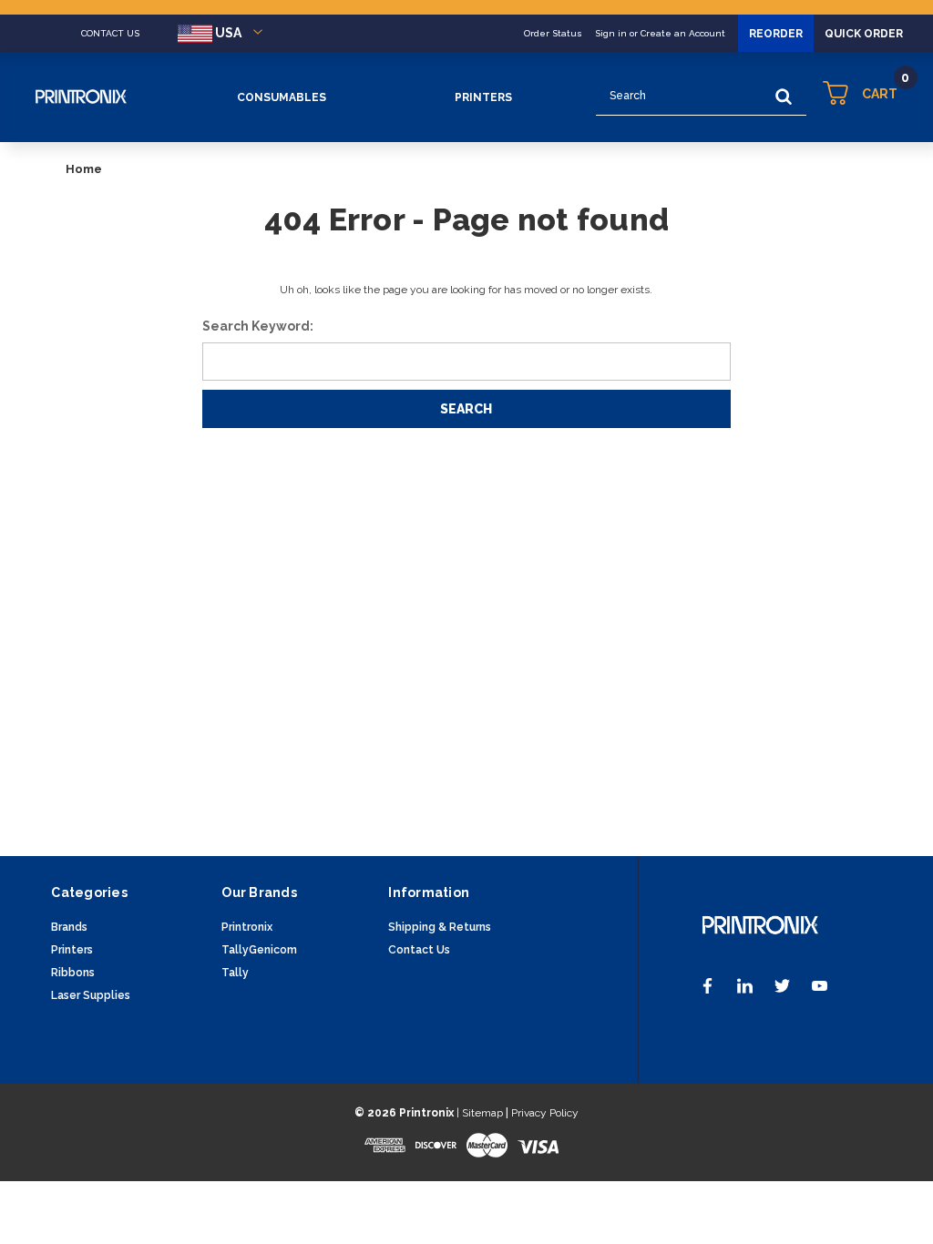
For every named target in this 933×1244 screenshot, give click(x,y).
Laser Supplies (90, 995)
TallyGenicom (259, 949)
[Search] (783, 96)
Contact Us (419, 949)
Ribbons (73, 972)
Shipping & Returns (439, 927)
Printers (483, 97)
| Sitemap (479, 1112)
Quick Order (864, 33)
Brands (69, 927)
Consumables (281, 97)
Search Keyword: (257, 326)
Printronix (246, 927)
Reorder (776, 33)
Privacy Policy (545, 1112)
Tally (235, 972)
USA (228, 32)
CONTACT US (110, 33)
